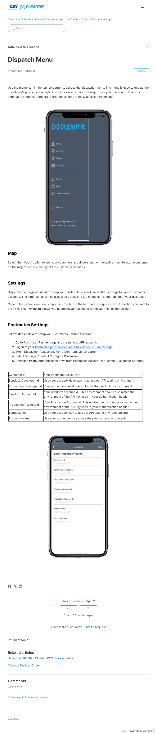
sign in (20, 697)
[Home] (26, 6)
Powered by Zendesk (141, 730)
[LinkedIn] (20, 586)
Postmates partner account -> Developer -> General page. (74, 347)
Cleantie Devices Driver (24, 665)
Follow (141, 71)
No (88, 608)
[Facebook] (9, 586)
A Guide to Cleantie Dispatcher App (43, 19)
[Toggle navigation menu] (142, 7)
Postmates (31, 342)
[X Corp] (15, 586)
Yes (68, 608)
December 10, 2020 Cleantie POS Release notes (40, 658)
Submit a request (94, 627)
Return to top (17, 640)
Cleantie (13, 19)
